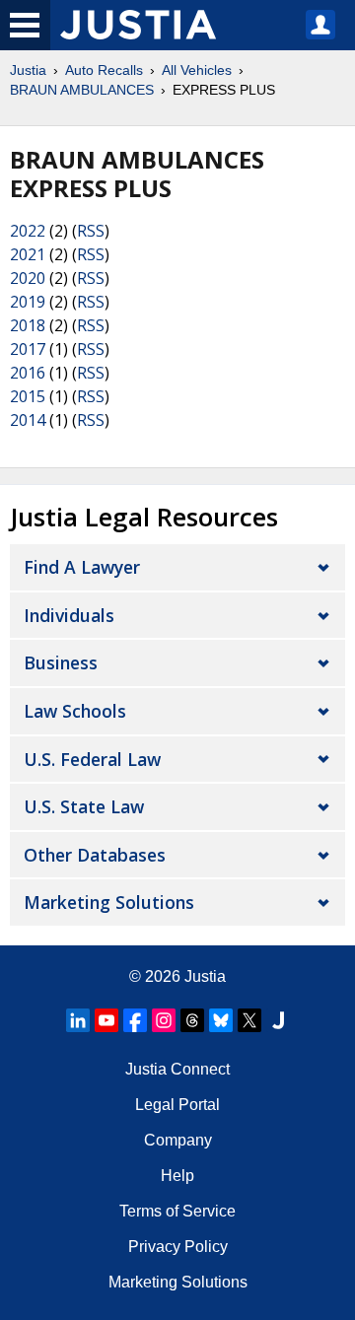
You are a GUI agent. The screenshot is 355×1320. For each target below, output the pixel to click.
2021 (27, 254)
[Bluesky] (221, 1020)
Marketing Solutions (109, 902)
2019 (27, 302)
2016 (27, 372)
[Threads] (192, 1020)
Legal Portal (177, 1104)
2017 (27, 349)
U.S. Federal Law (92, 759)
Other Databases (95, 855)
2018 (27, 325)
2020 (27, 278)
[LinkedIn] (78, 1020)
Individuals (69, 615)
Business (61, 662)
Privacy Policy (178, 1246)
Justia (28, 70)
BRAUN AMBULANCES (82, 90)
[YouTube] (106, 1020)
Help (177, 1175)
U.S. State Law (84, 806)
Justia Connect (177, 1069)
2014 (27, 420)
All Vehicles (197, 70)
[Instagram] (164, 1020)
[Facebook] (135, 1020)
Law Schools (75, 711)
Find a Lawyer (82, 567)
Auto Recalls (104, 70)
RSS (91, 231)
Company (178, 1140)
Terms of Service (177, 1211)
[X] (249, 1020)
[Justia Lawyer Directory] (278, 1020)
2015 (27, 396)
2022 (27, 231)
